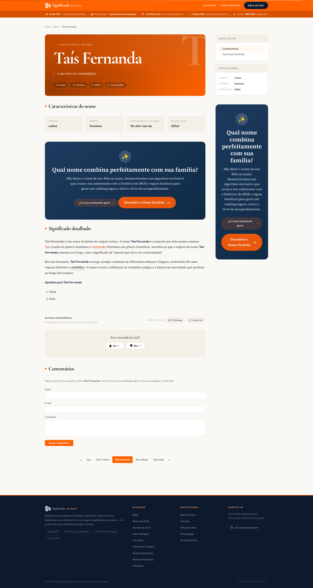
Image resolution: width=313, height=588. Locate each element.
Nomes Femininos (143, 553)
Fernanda (99, 247)
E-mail (48, 403)
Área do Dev (256, 5)
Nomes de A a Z (142, 527)
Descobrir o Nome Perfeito (147, 202)
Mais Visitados (141, 534)
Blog (135, 514)
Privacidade (187, 534)
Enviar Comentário (59, 442)
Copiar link (197, 320)
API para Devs (188, 527)
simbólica (78, 267)
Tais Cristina (102, 459)
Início (47, 26)
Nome (48, 389)
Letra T (56, 26)
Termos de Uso (188, 540)
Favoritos (138, 540)
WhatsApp (177, 320)
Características (230, 48)
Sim (116, 345)
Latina (62, 85)
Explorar (209, 5)
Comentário (50, 417)
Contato (185, 521)
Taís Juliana (141, 459)
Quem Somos (187, 514)
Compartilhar (117, 85)
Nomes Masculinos (143, 559)
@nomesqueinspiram (246, 527)
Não (137, 345)
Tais (48, 247)
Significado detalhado (234, 54)
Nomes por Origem (144, 546)
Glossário (138, 565)
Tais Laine (158, 459)
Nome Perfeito (230, 5)
